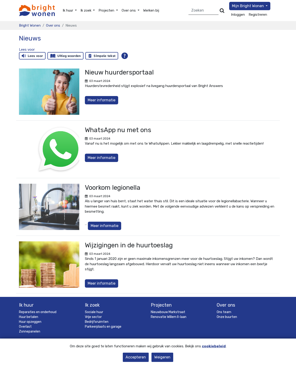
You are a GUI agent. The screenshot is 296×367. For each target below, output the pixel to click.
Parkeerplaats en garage (103, 327)
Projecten (161, 305)
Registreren (258, 14)
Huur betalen (28, 317)
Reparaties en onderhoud (37, 312)
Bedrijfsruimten (96, 322)
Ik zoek (92, 305)
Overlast (25, 327)
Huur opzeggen (30, 322)
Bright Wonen (30, 25)
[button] (27, 49)
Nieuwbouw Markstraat (168, 312)
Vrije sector (93, 317)
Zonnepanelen (29, 331)
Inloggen (238, 14)
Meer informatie (101, 100)
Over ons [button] (129, 10)
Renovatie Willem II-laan (168, 317)
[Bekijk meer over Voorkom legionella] (49, 207)
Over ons (53, 25)
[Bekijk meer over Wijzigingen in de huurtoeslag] (49, 264)
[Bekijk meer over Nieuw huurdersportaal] (49, 91)
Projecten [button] (107, 10)
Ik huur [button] (68, 10)
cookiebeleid (214, 346)
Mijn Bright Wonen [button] (248, 6)
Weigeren (162, 357)
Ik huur (26, 305)
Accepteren (136, 357)
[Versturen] (222, 10)
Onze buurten (227, 317)
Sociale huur (94, 312)
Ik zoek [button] (86, 10)
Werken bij (151, 10)
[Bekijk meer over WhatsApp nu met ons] (49, 149)
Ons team (224, 312)
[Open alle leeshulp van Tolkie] (124, 56)
